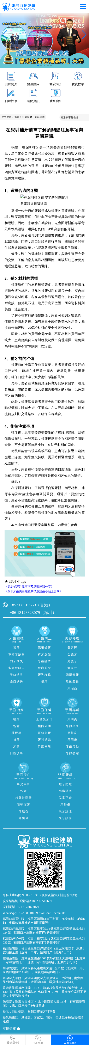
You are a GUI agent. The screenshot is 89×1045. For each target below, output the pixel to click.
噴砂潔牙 (23, 804)
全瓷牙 (72, 654)
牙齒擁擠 (44, 661)
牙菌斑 (24, 818)
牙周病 (72, 739)
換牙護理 (65, 811)
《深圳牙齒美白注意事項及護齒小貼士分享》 (34, 591)
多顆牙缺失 (16, 668)
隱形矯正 (44, 647)
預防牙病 (44, 726)
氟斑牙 (72, 668)
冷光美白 (23, 784)
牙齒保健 (27, 117)
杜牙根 (17, 732)
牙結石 (24, 811)
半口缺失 (16, 674)
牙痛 (16, 746)
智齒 (16, 726)
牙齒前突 (44, 668)
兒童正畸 (65, 797)
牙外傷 (65, 804)
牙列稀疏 (44, 674)
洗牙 (23, 791)
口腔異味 (44, 746)
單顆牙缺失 (16, 654)
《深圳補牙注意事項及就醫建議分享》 (29, 586)
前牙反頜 (44, 654)
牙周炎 (72, 719)
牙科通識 (40, 117)
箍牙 (44, 681)
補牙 (16, 719)
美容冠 (72, 647)
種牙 (16, 647)
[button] (38, 65)
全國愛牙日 (44, 719)
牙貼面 (72, 688)
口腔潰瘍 (16, 753)
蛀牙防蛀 (65, 784)
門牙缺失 (16, 661)
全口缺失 (16, 681)
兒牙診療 (65, 818)
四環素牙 (72, 674)
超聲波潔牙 (23, 797)
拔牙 (16, 739)
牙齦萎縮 (72, 753)
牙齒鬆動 (72, 746)
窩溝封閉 (65, 791)
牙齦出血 (72, 726)
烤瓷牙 (72, 661)
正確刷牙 (44, 732)
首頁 (16, 117)
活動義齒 (72, 681)
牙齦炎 (72, 732)
